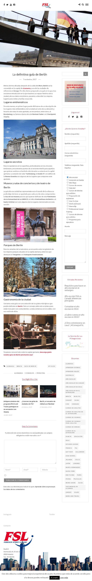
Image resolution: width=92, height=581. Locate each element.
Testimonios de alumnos (72, 487)
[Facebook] (68, 117)
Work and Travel (72, 496)
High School (70, 455)
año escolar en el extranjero (73, 391)
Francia (69, 448)
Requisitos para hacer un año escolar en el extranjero (75, 288)
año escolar (70, 379)
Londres (76, 463)
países (68, 479)
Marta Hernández (73, 467)
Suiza (80, 482)
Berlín (19, 366)
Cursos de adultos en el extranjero (74, 412)
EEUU (68, 440)
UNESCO (68, 492)
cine (67, 404)
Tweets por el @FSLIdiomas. (59, 519)
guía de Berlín (30, 366)
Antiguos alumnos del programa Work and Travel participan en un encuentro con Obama (11, 406)
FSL (76, 448)
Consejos (29, 373)
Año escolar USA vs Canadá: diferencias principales (73, 298)
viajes (76, 492)
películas (77, 479)
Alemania (18, 373)
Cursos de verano (73, 427)
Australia (70, 375)
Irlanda (69, 459)
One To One (70, 475)
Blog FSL (77, 396)
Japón (68, 463)
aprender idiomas (73, 367)
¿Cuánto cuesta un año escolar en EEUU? (74, 316)
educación (78, 436)
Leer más (64, 577)
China (77, 400)
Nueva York (70, 471)
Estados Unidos (72, 444)
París (79, 475)
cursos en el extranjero (71, 431)
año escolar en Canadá (75, 383)
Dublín (68, 436)
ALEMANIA (10, 366)
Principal (41, 373)
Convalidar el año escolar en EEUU (72, 307)
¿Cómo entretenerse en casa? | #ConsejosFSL (75, 324)
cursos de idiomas (73, 417)
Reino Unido (70, 482)
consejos (75, 404)
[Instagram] (14, 5)
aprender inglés (72, 371)
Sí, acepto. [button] (54, 578)
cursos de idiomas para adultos (73, 422)
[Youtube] (11, 5)
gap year (69, 452)
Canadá (69, 400)
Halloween (80, 452)
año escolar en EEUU (74, 387)
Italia (77, 459)
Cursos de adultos (73, 408)
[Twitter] (73, 117)
